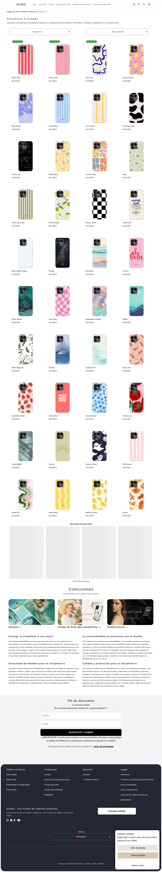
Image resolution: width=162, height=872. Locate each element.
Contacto (86, 775)
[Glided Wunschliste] (133, 5)
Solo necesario (138, 848)
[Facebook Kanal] (15, 821)
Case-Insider (11, 790)
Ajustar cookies (138, 865)
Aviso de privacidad (103, 746)
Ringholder (48, 795)
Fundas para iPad (63, 4)
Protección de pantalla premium (57, 780)
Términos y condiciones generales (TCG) (137, 780)
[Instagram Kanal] (7, 821)
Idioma (81, 832)
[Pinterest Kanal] (11, 821)
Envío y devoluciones (129, 790)
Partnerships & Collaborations (18, 785)
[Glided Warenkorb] (149, 5)
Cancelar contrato (116, 811)
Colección (42, 4)
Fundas (51, 4)
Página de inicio (13, 12)
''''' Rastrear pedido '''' (91, 780)
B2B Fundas (11, 780)
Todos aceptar (138, 855)
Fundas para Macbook (81, 4)
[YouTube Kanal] (19, 821)
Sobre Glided (11, 775)
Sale (34, 4)
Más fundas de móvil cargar (81, 524)
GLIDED (21, 4)
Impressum (125, 775)
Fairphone (32, 12)
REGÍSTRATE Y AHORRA (81, 732)
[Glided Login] (144, 5)
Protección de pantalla (101, 4)
